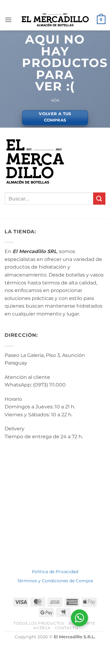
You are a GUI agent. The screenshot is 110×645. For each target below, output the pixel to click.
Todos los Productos (38, 623)
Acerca (42, 628)
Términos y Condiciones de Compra (55, 580)
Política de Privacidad (55, 571)
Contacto (66, 628)
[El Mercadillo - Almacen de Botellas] (55, 20)
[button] (8, 19)
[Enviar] (99, 198)
